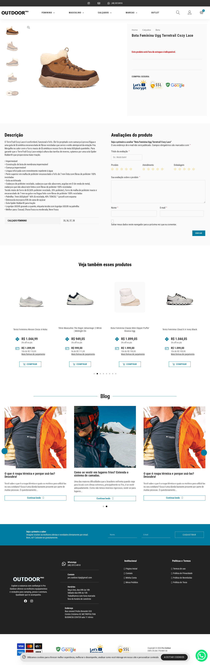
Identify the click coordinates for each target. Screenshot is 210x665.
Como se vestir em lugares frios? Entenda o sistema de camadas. (101, 473)
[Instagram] (31, 601)
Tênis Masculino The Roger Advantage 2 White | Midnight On (80, 329)
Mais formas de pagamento (33, 354)
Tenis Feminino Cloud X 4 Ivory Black (179, 329)
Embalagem (179, 165)
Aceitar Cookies (174, 657)
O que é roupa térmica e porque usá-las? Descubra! (30, 475)
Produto (114, 165)
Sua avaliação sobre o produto (125, 177)
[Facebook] (25, 601)
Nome (114, 207)
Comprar (32, 364)
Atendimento (148, 165)
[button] (28, 70)
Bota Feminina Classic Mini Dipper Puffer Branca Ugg (130, 329)
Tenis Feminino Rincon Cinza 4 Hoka (30, 329)
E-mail (163, 207)
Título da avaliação (120, 151)
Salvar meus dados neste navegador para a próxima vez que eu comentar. (144, 224)
